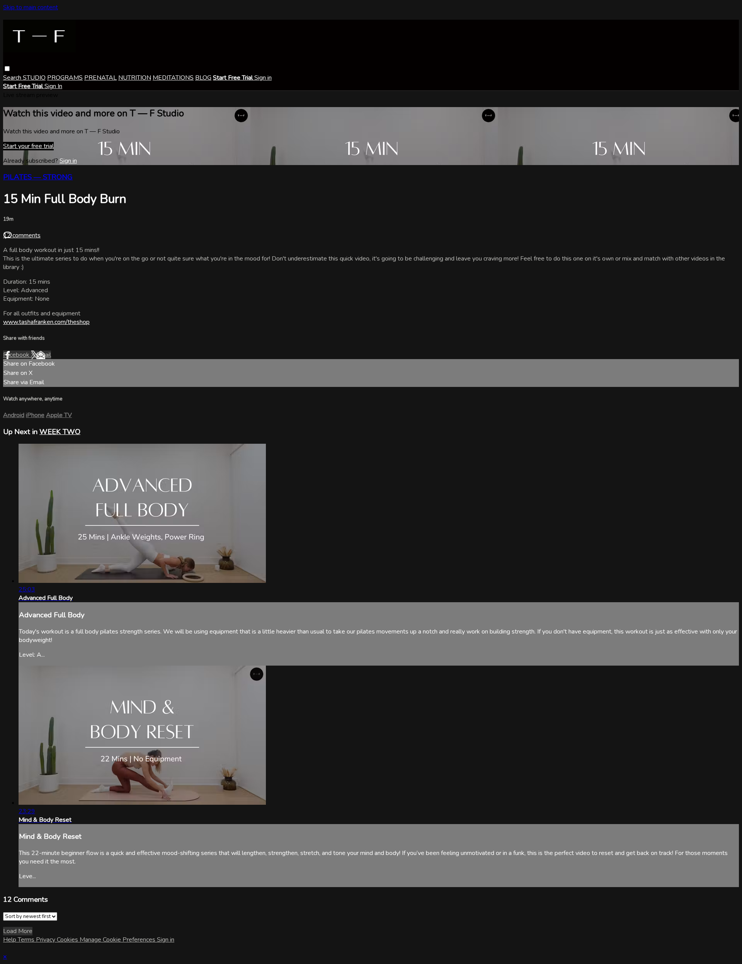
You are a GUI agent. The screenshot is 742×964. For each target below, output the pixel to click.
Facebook (17, 355)
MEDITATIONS (173, 77)
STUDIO (34, 77)
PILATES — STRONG (38, 177)
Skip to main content (30, 7)
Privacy (46, 939)
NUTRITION (134, 77)
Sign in (263, 77)
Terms (27, 939)
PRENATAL (100, 77)
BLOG (203, 77)
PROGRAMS (65, 77)
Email (43, 355)
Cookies (68, 939)
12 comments (22, 235)
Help (10, 939)
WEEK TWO (59, 432)
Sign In (53, 86)
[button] (7, 68)
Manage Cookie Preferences (118, 939)
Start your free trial (28, 146)
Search (13, 77)
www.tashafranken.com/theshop (46, 322)
